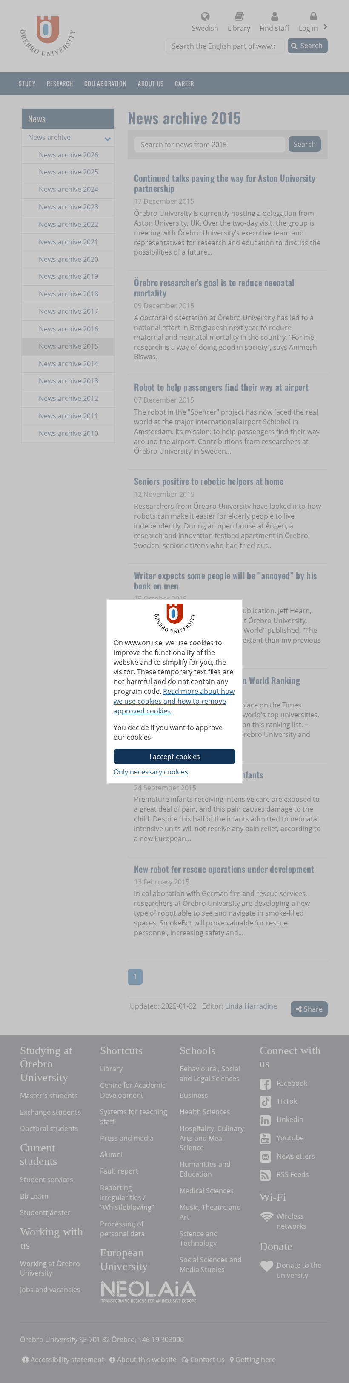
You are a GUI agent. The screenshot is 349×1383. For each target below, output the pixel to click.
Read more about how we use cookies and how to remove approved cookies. (174, 701)
